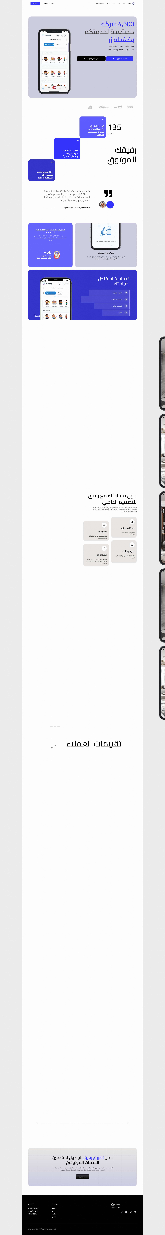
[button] (37, 1123)
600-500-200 (47, 3)
